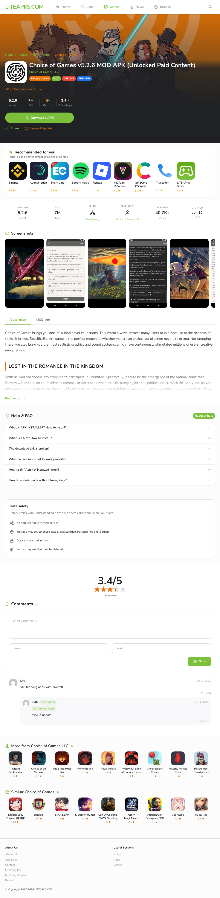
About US (11, 854)
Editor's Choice (40, 78)
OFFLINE (69, 78)
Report (9, 880)
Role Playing (92, 219)
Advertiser (11, 860)
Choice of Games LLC (44, 72)
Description (18, 320)
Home (66, 7)
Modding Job (13, 870)
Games (114, 7)
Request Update (41, 128)
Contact (10, 865)
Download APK (42, 118)
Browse (165, 7)
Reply (208, 693)
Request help (204, 416)
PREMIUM (84, 78)
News (140, 7)
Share (15, 128)
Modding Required (17, 875)
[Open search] (210, 7)
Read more (12, 398)
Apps (89, 7)
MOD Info (43, 320)
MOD (56, 78)
